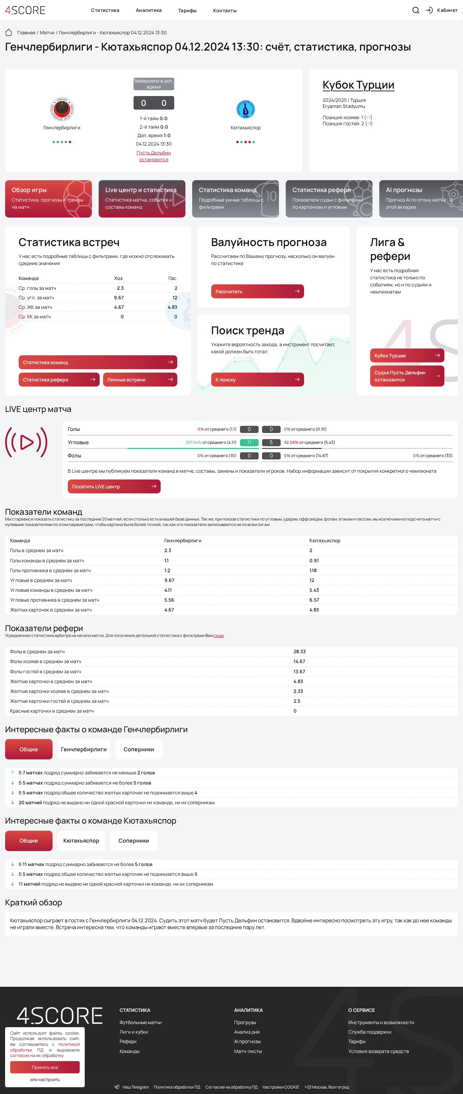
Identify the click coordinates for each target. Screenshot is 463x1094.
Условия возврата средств (378, 1051)
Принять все (45, 1067)
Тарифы (187, 10)
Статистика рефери (45, 379)
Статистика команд (45, 362)
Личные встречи (126, 379)
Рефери (128, 1041)
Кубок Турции (390, 355)
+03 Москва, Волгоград (326, 1087)
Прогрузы (245, 1022)
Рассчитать (229, 291)
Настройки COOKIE (281, 1087)
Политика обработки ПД (177, 1087)
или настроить (45, 1079)
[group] (48, 199)
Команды (129, 1051)
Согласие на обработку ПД (231, 1087)
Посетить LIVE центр (96, 486)
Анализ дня (247, 1032)
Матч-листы (248, 1051)
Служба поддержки (369, 1032)
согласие (19, 1055)
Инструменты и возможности (381, 1022)
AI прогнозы (247, 1041)
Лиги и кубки (134, 1032)
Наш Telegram (136, 1087)
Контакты (225, 10)
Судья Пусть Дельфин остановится (400, 376)
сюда (219, 635)
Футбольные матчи (141, 1022)
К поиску (226, 379)
